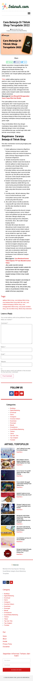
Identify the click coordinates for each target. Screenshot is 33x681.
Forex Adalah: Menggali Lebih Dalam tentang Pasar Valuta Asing (24, 483)
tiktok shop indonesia (25, 309)
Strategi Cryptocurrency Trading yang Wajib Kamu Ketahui (24, 506)
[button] (29, 13)
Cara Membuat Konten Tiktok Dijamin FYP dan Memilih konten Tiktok (18, 261)
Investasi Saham (15, 419)
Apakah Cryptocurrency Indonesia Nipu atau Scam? (24, 494)
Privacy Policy (7, 644)
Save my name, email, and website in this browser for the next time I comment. (16, 371)
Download (13, 412)
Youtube (12, 440)
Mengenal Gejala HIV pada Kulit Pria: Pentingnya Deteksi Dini (24, 551)
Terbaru (12, 431)
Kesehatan (13, 421)
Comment (4, 323)
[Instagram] (16, 393)
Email (3, 354)
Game (12, 414)
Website (3, 361)
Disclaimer (6, 647)
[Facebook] (11, 393)
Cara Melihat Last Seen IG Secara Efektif (24, 538)
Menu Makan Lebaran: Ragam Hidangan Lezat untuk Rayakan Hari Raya (23, 461)
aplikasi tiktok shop (8, 300)
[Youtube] (21, 393)
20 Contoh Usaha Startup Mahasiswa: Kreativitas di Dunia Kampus (24, 528)
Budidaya (12, 408)
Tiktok (4, 79)
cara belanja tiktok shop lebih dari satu (14, 302)
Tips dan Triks (14, 435)
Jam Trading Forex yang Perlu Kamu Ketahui (23, 449)
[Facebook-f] (4, 582)
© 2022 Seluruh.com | (10, 677)
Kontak (5, 641)
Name (3, 347)
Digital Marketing (15, 410)
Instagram (9, 30)
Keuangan (13, 423)
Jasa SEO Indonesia (23, 677)
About (5, 639)
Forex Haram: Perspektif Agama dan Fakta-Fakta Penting (24, 472)
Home (5, 636)
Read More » (20, 452)
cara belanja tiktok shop (22, 300)
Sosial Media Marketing (22, 30)
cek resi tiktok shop (12, 309)
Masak (12, 425)
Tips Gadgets (14, 438)
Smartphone (13, 30)
